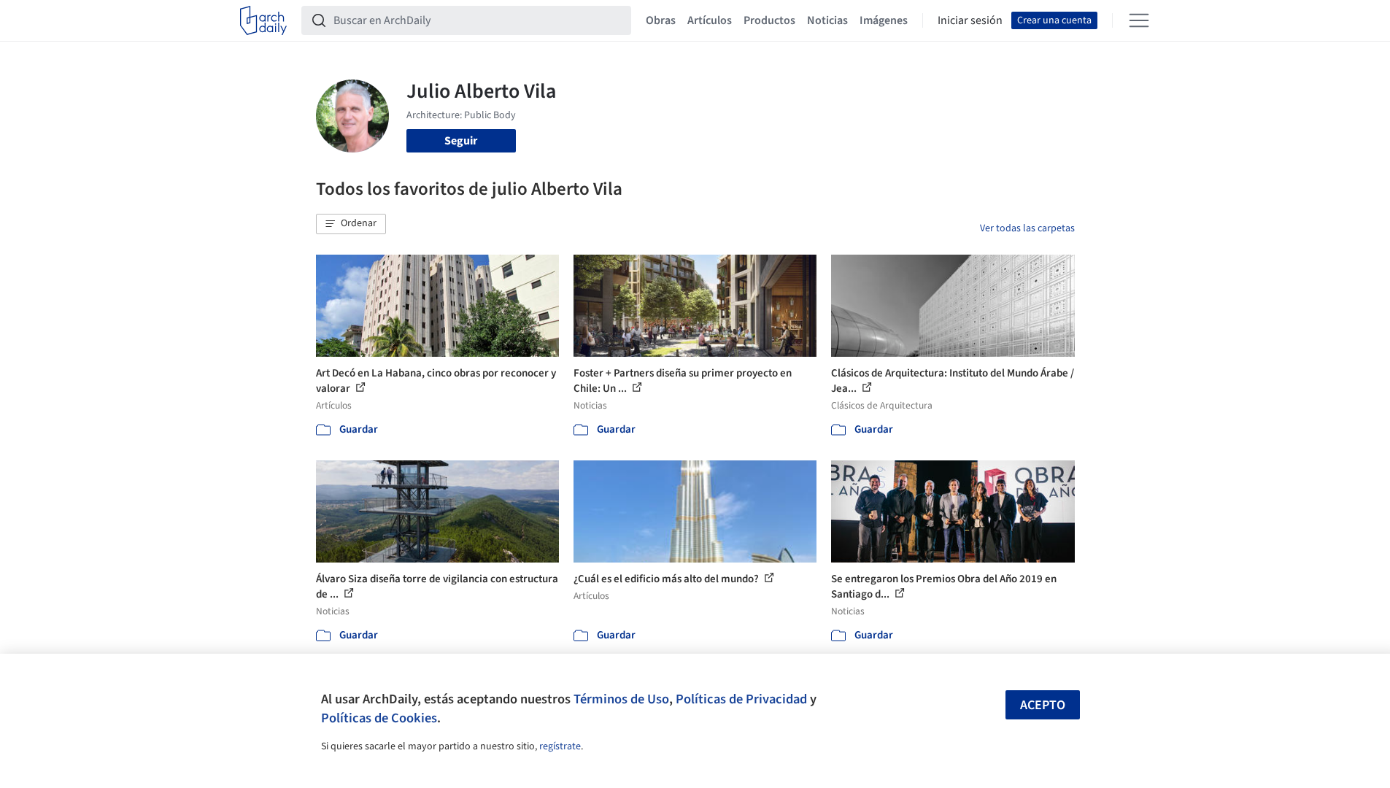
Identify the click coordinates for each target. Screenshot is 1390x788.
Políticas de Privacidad (741, 699)
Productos (769, 20)
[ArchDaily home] (263, 20)
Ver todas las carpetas (1027, 228)
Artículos (709, 20)
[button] (351, 224)
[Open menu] (1139, 20)
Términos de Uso (621, 699)
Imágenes (884, 20)
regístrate (560, 746)
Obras (661, 20)
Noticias (827, 20)
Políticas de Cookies (379, 717)
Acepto (1042, 705)
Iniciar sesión (970, 20)
